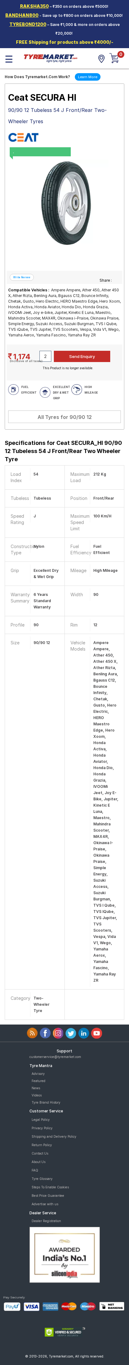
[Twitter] (70, 1033)
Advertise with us (45, 1204)
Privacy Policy (42, 1128)
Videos (37, 1095)
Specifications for (63, 451)
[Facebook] (45, 1033)
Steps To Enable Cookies (50, 1187)
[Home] (50, 57)
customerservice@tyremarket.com (55, 1057)
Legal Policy (41, 1119)
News (36, 1088)
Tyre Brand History (46, 1102)
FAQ (35, 1170)
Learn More (87, 77)
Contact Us (40, 1153)
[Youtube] (96, 1033)
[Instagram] (58, 1033)
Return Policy (42, 1145)
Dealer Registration (46, 1221)
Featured (38, 1081)
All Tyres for (65, 417)
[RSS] (32, 1033)
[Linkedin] (83, 1033)
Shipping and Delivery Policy (54, 1136)
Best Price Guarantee (48, 1195)
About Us (38, 1162)
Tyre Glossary (42, 1179)
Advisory (38, 1073)
